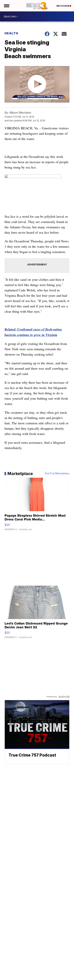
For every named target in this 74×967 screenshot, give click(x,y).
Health (11, 33)
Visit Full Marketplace (57, 473)
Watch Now (63, 6)
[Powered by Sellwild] (63, 696)
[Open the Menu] (6, 5)
